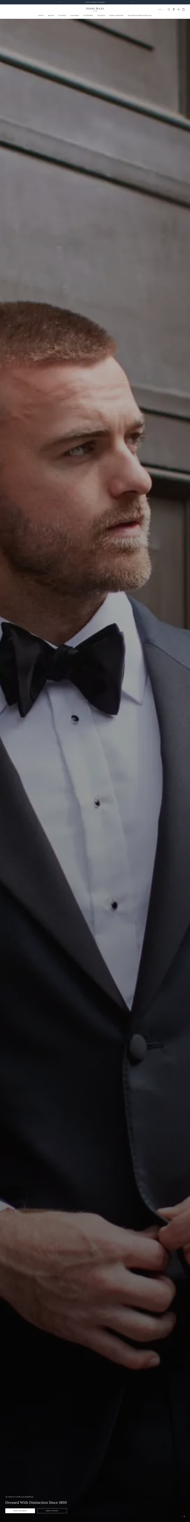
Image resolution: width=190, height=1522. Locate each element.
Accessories (88, 15)
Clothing (62, 15)
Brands (51, 15)
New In (41, 15)
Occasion (101, 15)
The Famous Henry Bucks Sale (140, 15)
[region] (95, 770)
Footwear (74, 15)
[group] (95, 770)
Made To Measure (116, 15)
